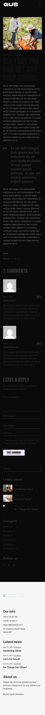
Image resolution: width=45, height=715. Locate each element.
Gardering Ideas (24, 489)
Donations (7, 531)
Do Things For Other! (26, 509)
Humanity (17, 55)
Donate (5, 253)
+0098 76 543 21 (10, 621)
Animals (6, 526)
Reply (39, 296)
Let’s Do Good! (23, 499)
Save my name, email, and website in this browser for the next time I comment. (22, 442)
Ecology (6, 535)
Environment (8, 540)
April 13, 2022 (7, 55)
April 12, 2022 (19, 485)
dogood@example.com (12, 624)
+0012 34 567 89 (10, 616)
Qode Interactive (17, 694)
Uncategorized (9, 548)
